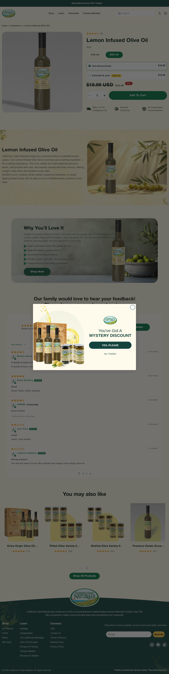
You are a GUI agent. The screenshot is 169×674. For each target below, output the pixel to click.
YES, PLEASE (110, 345)
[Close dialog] (132, 307)
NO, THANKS (110, 354)
